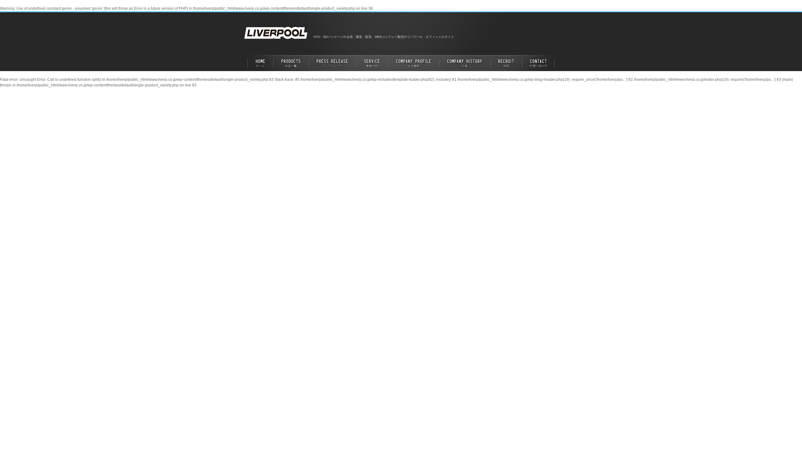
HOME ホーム (258, 63)
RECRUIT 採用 (506, 63)
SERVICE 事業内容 (372, 63)
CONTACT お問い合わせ (540, 63)
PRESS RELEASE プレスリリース (332, 63)
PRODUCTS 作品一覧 (291, 63)
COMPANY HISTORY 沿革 (465, 63)
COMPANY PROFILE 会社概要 (414, 63)
